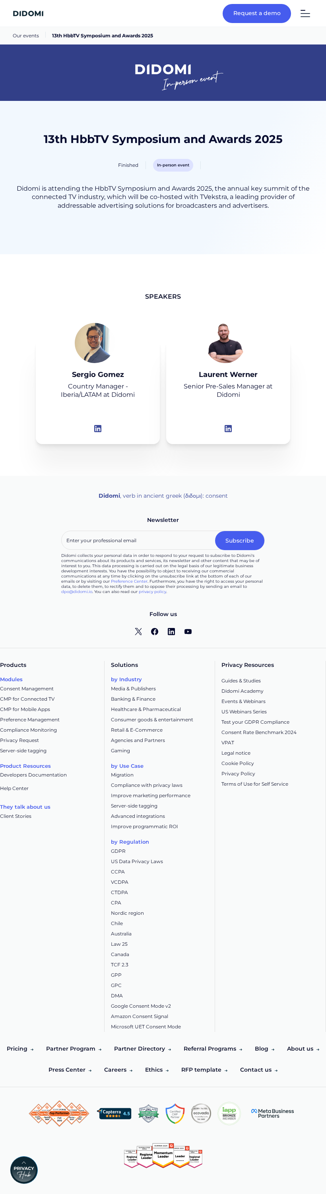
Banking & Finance (133, 699)
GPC (116, 985)
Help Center (14, 788)
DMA (117, 996)
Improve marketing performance (150, 795)
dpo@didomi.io (76, 591)
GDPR (118, 851)
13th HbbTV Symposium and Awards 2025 (102, 36)
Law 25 (119, 944)
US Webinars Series (244, 712)
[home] (28, 13)
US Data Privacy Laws (137, 861)
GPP (116, 975)
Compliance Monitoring (28, 730)
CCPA (118, 872)
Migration (122, 775)
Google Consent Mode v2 (141, 1006)
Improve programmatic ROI (144, 826)
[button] (302, 13)
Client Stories (15, 816)
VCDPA (119, 882)
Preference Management (30, 720)
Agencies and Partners (138, 740)
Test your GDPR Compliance (255, 722)
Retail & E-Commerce (137, 730)
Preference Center (129, 581)
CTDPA (119, 892)
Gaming (120, 750)
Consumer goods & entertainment (152, 720)
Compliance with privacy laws (146, 785)
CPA (116, 903)
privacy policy (152, 591)
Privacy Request (19, 740)
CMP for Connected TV (27, 699)
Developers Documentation (33, 775)
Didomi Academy (242, 691)
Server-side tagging (23, 750)
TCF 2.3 (119, 965)
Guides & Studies (241, 681)
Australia (121, 934)
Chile (117, 923)
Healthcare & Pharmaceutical (146, 709)
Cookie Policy (237, 763)
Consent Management (27, 689)
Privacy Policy (238, 774)
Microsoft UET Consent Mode (146, 1027)
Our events (26, 36)
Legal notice (235, 753)
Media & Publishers (133, 689)
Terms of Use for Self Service (254, 784)
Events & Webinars (243, 701)
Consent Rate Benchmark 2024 (259, 732)
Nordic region (127, 913)
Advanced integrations (138, 816)
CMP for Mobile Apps (25, 709)
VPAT (227, 743)
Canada (120, 954)
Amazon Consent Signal (139, 1016)
